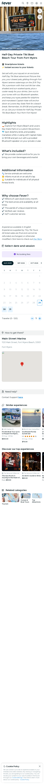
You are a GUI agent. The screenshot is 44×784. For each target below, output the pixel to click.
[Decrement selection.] (32, 318)
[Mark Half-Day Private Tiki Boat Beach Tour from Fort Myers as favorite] (39, 17)
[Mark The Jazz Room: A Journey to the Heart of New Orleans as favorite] (17, 454)
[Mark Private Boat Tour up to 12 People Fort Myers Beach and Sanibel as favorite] (17, 410)
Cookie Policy (24, 779)
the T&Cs (37, 239)
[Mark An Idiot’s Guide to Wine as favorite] (37, 454)
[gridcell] (39, 303)
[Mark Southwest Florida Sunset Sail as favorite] (37, 410)
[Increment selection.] (40, 318)
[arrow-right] (41, 263)
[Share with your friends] (39, 11)
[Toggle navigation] (41, 3)
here (20, 397)
